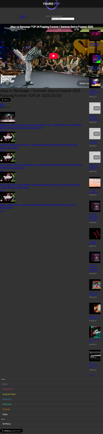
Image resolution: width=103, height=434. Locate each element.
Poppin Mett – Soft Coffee (93, 142)
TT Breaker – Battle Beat (93, 242)
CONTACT (23, 17)
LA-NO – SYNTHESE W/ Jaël (93, 365)
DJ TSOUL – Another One (93, 191)
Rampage (2, 105)
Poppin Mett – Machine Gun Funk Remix (93, 167)
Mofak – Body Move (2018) (93, 294)
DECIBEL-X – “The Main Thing (94, 317)
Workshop (7, 404)
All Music (91, 375)
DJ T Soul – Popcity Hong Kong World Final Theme (93, 268)
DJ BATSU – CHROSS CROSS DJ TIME (94, 92)
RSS (22, 18)
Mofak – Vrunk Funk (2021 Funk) (94, 68)
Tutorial (6, 409)
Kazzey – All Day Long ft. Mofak (94, 44)
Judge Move (3, 131)
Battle (1, 106)
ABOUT (23, 15)
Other (5, 414)
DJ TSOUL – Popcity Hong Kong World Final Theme (93, 217)
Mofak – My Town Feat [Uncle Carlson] (94, 118)
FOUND (51, 3)
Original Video (9, 394)
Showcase (7, 399)
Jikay (1, 103)
